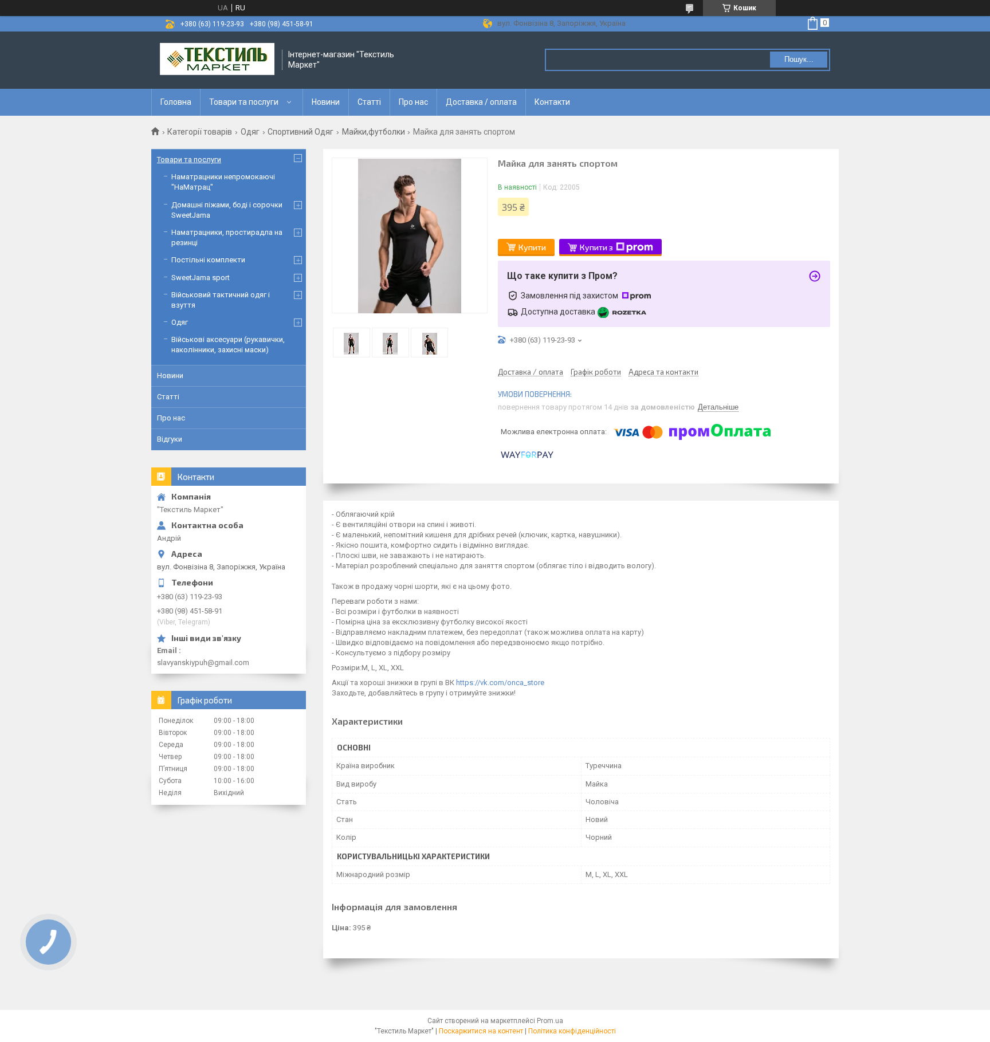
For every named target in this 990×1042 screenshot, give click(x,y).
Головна (175, 102)
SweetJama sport (200, 277)
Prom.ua (550, 1021)
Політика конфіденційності (572, 1031)
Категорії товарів (199, 131)
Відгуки (169, 439)
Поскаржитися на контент (481, 1031)
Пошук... (799, 59)
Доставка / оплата (481, 102)
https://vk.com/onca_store (500, 682)
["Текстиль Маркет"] (217, 60)
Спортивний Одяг (300, 131)
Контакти (552, 102)
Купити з (596, 247)
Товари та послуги (243, 102)
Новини (326, 102)
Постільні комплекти (208, 259)
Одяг (250, 131)
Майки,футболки (373, 131)
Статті (369, 102)
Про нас (413, 102)
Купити (532, 247)
